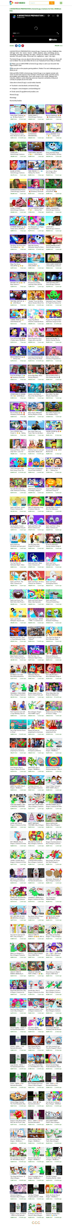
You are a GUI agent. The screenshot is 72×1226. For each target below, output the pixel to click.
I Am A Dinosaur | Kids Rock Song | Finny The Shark (17, 470)
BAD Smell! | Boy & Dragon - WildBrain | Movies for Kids (34, 769)
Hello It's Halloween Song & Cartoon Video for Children (35, 509)
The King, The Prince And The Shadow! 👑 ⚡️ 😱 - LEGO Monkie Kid (17, 247)
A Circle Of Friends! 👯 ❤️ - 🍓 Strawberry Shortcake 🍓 (35, 191)
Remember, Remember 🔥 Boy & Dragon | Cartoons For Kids (53, 880)
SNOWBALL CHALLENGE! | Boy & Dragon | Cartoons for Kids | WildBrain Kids (18, 695)
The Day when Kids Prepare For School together (34, 546)
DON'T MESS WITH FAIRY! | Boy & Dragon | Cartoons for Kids (36, 806)
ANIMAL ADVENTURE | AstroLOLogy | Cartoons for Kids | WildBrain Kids (53, 210)
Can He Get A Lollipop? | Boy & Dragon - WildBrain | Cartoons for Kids (53, 1103)
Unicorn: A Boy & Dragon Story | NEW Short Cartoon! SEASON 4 (35, 955)
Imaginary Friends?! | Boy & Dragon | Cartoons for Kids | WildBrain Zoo (35, 1011)
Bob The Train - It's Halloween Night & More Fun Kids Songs (35, 657)
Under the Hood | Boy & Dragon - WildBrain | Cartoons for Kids (53, 1196)
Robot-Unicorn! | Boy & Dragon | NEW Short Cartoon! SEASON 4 (52, 973)
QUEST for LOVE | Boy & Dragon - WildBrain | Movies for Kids (17, 787)
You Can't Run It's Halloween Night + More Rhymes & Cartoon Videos (18, 564)
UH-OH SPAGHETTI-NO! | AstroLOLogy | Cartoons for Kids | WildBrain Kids (53, 247)
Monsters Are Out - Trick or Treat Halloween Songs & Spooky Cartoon (17, 639)
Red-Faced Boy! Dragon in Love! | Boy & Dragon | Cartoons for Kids (18, 1011)
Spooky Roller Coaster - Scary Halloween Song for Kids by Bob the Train (18, 527)
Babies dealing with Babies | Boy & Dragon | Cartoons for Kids (53, 825)
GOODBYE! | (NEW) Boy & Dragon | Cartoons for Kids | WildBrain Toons (36, 899)
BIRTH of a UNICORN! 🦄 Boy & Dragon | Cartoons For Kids (17, 880)
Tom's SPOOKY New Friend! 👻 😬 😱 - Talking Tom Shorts (18, 433)
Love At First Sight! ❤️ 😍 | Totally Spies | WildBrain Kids (18, 340)
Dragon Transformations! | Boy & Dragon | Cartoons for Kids (53, 843)
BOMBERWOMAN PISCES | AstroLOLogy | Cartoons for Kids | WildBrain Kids (18, 191)
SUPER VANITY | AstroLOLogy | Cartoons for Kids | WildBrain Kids (35, 117)
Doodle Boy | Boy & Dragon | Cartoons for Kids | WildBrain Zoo (36, 992)
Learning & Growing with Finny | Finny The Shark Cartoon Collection (35, 358)
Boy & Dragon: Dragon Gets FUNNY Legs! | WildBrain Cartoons (34, 713)
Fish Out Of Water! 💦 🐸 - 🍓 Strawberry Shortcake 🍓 (18, 377)
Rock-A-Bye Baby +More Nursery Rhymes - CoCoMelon (35, 377)
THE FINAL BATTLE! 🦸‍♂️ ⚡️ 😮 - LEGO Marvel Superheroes (18, 303)
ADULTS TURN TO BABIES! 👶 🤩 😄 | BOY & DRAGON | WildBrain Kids (36, 936)
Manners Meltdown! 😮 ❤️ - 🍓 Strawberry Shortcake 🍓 (53, 117)
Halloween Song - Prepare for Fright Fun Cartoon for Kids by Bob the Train (53, 303)
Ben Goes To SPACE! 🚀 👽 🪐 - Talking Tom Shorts (53, 470)
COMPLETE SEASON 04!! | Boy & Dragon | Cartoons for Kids (18, 899)
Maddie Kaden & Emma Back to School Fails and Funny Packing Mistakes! (35, 695)
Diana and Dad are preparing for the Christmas (51, 732)
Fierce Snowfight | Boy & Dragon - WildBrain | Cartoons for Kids (35, 1178)
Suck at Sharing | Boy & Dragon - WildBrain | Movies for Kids (53, 750)
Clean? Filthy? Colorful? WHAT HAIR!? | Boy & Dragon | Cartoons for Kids (54, 787)
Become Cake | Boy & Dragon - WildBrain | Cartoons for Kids (34, 1159)
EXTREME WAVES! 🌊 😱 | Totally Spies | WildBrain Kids (18, 228)
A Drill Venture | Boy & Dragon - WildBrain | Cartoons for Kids (34, 1141)
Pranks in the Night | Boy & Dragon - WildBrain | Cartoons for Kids (53, 1159)
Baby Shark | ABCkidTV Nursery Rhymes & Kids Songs (35, 414)
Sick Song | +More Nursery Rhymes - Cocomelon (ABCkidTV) (53, 172)
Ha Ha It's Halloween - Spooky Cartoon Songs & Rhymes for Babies (53, 546)
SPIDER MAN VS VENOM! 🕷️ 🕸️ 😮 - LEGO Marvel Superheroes (17, 395)
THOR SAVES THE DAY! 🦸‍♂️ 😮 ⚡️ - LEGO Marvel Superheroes (35, 154)
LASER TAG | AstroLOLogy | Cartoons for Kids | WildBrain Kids (17, 154)
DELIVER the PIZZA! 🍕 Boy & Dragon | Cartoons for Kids (35, 843)
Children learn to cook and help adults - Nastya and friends (36, 451)
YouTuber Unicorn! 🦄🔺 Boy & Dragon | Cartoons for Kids (35, 787)
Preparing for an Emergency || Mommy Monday (34, 750)
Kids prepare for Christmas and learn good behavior (18, 546)
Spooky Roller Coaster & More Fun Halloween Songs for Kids (53, 509)
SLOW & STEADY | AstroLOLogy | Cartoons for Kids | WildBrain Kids (17, 210)
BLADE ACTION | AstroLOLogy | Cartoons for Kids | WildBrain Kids (17, 172)
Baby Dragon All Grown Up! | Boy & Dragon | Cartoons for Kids (53, 862)
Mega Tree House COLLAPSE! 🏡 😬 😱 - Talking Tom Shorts (17, 265)
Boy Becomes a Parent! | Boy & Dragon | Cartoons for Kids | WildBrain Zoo (53, 1011)
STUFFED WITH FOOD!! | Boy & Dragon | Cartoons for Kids (35, 862)
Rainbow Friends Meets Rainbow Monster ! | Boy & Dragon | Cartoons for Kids (54, 769)
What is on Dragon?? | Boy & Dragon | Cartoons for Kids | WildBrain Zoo (17, 955)
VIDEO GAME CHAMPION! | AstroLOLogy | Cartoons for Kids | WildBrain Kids (53, 265)
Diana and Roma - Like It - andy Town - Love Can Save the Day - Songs (17, 451)
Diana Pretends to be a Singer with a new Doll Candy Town (34, 340)
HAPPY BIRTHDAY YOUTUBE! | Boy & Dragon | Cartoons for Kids (36, 825)
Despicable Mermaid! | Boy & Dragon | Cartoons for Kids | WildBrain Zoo (18, 992)
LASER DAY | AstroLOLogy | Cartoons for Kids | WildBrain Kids (53, 228)
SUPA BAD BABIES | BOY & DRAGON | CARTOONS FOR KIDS (17, 806)
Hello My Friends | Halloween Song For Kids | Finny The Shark (36, 247)
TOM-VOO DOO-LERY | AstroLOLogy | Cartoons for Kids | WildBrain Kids (53, 284)
